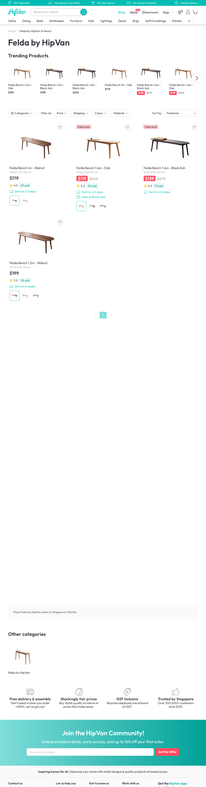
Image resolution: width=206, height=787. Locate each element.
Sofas (12, 21)
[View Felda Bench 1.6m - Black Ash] (170, 159)
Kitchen (177, 21)
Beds (40, 21)
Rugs (136, 21)
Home (12, 31)
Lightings (106, 21)
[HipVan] (17, 12)
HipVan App (177, 783)
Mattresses (56, 21)
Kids (91, 21)
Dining (26, 21)
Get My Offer (167, 752)
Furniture (76, 21)
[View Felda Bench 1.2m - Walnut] (36, 260)
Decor (122, 21)
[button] (83, 12)
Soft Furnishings (155, 21)
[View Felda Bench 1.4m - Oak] (103, 167)
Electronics (195, 21)
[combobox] (59, 12)
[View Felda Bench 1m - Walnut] (36, 165)
